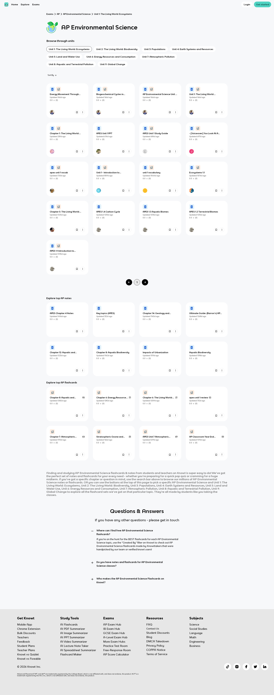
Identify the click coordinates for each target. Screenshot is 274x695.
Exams (36, 4)
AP (58, 14)
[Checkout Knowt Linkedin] (264, 666)
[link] (67, 100)
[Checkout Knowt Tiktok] (227, 666)
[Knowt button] (77, 112)
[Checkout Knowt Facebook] (246, 666)
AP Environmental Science (77, 14)
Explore (25, 4)
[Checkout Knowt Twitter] (255, 666)
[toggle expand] (92, 531)
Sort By (51, 75)
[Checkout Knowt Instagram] (236, 666)
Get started (262, 4)
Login (247, 4)
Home (14, 4)
